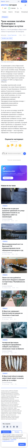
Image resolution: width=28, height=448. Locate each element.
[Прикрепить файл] (6, 153)
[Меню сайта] (25, 5)
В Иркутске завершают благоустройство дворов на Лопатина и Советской (12, 313)
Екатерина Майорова (7, 219)
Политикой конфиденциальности (9, 440)
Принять (22, 444)
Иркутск (3, 1)
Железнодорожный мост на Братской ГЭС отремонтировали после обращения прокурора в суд (12, 247)
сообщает (4, 80)
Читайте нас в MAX (7, 38)
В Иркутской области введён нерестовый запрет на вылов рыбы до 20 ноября (13, 378)
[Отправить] (24, 153)
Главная (4, 12)
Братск (7, 1)
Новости (10, 12)
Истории (17, 12)
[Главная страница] (9, 5)
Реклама (17, 432)
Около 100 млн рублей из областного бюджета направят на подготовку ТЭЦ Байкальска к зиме (13, 281)
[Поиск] (21, 8)
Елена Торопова (12, 35)
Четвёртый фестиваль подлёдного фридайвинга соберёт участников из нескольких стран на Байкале (13, 346)
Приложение (6, 432)
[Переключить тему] (18, 8)
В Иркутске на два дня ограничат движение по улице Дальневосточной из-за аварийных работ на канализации (13, 213)
